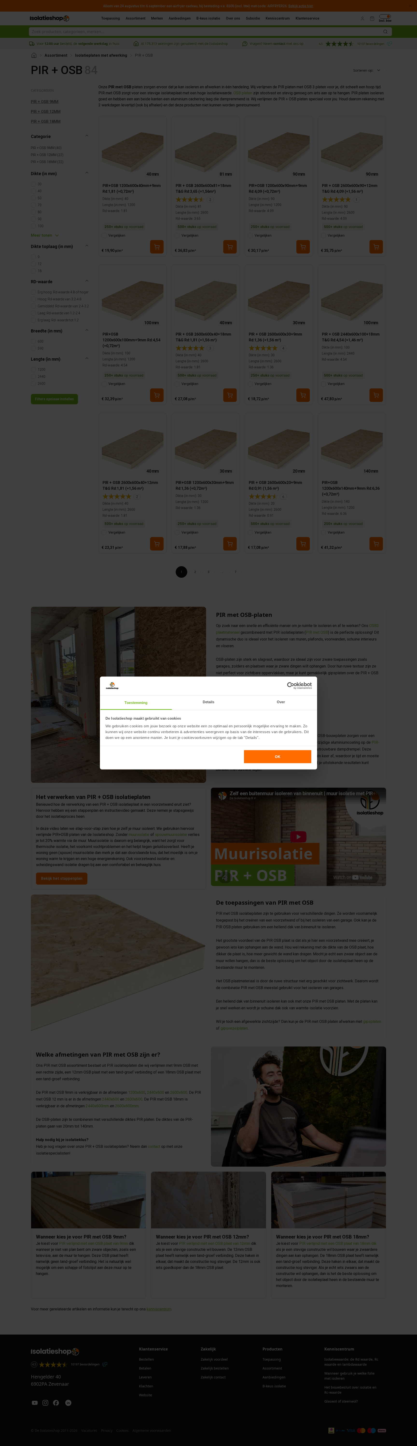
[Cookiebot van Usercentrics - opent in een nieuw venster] (291, 685)
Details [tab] (209, 702)
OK (277, 757)
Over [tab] (281, 702)
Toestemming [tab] (136, 702)
